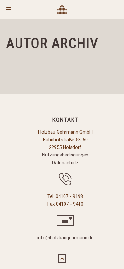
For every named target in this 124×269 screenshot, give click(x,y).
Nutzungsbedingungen (65, 155)
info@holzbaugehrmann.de (65, 238)
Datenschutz (65, 162)
